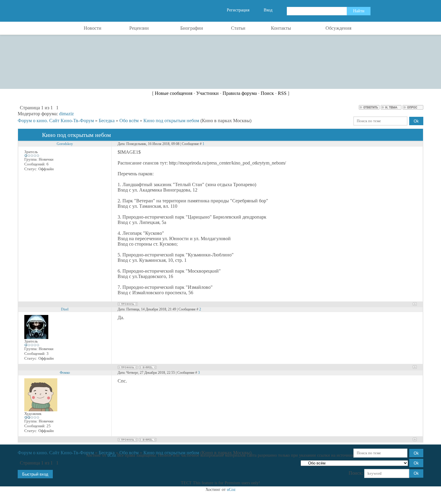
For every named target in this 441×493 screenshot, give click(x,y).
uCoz (111, 455)
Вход (268, 10)
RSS (282, 93)
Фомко (65, 373)
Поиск (267, 93)
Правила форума (240, 93)
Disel (64, 309)
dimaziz (66, 113)
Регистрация (238, 10)
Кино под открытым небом (171, 120)
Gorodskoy (65, 144)
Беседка (107, 120)
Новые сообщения (173, 93)
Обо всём (129, 120)
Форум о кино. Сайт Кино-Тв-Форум (56, 120)
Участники (207, 93)
